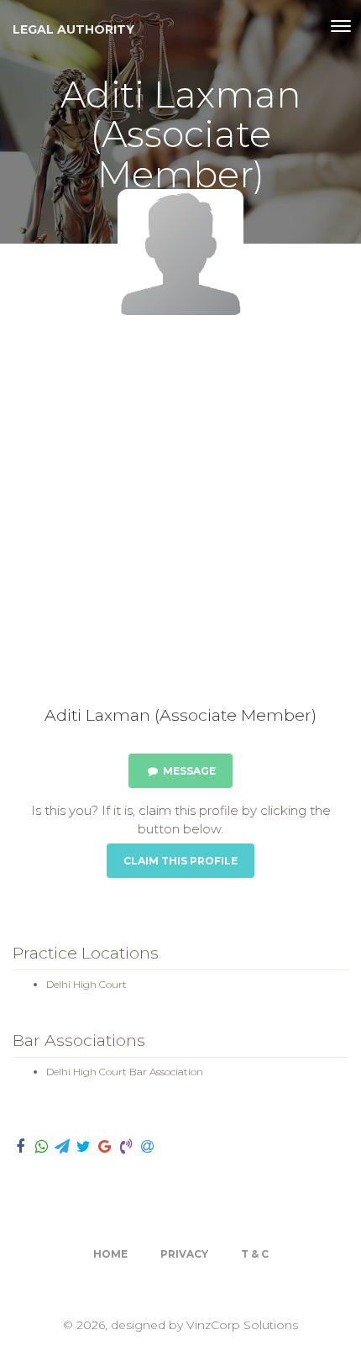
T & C (255, 1254)
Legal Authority (73, 29)
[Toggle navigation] (341, 26)
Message (188, 771)
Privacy (184, 1254)
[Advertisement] (180, 516)
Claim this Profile (180, 860)
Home (110, 1254)
